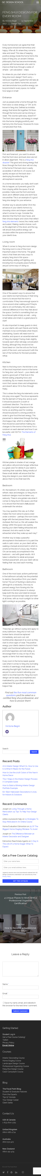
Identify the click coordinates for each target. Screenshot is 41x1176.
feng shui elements (10, 221)
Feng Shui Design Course (13, 1069)
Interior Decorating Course (13, 1058)
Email (5, 993)
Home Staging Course (12, 1061)
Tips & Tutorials (9, 1097)
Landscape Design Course (14, 1063)
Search (5, 749)
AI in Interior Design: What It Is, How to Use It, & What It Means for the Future (20, 767)
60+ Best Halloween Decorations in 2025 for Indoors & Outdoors (20, 793)
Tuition (5, 1040)
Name (6, 984)
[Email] (7, 731)
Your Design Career (11, 1100)
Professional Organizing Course (16, 1066)
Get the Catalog (20, 881)
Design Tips (16, 24)
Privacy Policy (7, 876)
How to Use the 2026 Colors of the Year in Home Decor (20, 773)
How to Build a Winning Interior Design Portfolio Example (19, 786)
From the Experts (10, 1094)
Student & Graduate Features (15, 1092)
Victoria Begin (11, 21)
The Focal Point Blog (12, 1089)
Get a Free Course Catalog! (14, 1037)
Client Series (8, 1103)
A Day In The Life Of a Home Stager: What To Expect (20, 844)
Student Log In (9, 1034)
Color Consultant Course (13, 1072)
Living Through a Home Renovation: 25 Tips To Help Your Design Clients (20, 812)
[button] (37, 2)
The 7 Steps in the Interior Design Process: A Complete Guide (20, 780)
